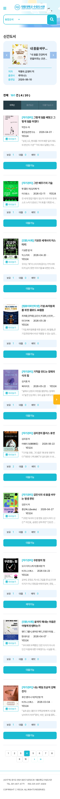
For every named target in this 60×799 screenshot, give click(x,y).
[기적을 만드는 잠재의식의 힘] (10, 380)
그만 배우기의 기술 (43, 183)
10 (26, 759)
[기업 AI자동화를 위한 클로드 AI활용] (10, 314)
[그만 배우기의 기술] (10, 191)
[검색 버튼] (51, 19)
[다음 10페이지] (41, 759)
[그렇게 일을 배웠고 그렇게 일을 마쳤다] (10, 126)
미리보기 (12, 139)
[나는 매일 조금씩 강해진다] (10, 695)
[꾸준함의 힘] (10, 568)
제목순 (12, 105)
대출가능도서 (47, 105)
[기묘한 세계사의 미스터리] (10, 249)
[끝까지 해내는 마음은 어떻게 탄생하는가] (10, 630)
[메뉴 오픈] (56, 399)
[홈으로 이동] (30, 7)
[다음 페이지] (34, 759)
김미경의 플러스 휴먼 (44, 433)
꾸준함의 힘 (39, 560)
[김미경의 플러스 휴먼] (10, 441)
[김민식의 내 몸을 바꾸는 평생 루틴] (10, 503)
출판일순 (29, 105)
